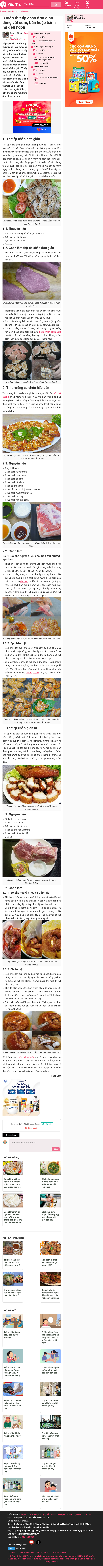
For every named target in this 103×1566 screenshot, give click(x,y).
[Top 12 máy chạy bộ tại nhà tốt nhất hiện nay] (50, 1422)
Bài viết (69, 25)
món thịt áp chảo (26, 1057)
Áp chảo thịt (41, 63)
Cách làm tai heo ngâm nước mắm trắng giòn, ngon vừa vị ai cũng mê (12, 1183)
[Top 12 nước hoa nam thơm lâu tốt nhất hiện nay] (50, 1389)
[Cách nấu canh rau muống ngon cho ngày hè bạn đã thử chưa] (50, 1168)
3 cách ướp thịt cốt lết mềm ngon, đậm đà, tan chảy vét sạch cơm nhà (50, 1294)
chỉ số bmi (87, 1514)
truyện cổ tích (27, 1514)
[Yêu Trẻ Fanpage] (38, 1544)
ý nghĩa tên (77, 1514)
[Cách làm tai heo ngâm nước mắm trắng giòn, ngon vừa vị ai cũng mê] (13, 1168)
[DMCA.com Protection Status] (17, 1550)
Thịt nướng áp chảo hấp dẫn (42, 47)
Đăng (56, 1149)
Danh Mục (67, 6)
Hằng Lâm (79, 18)
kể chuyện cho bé (64, 1514)
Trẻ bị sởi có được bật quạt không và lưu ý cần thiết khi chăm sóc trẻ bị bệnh (50, 1337)
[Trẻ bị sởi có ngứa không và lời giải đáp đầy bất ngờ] (50, 1356)
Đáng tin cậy (32, 1128)
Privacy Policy (43, 1552)
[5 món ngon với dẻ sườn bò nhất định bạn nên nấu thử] (13, 1279)
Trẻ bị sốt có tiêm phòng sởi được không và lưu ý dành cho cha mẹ (12, 1371)
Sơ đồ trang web (60, 1552)
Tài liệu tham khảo (19, 39)
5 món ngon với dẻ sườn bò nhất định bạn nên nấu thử (12, 1293)
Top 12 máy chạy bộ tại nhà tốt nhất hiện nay (50, 1436)
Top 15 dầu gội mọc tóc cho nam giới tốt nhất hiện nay (12, 1500)
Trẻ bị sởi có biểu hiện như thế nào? (12, 1434)
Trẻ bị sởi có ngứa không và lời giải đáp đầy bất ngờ (50, 1370)
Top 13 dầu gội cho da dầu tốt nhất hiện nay (49, 1466)
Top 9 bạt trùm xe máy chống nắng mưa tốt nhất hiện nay (12, 1404)
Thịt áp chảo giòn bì (39, 67)
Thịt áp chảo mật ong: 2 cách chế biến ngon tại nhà (12, 1262)
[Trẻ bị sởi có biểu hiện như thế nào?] (13, 1422)
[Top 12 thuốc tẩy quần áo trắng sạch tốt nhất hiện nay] (13, 1452)
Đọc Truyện (77, 7)
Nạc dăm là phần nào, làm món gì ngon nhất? (49, 1262)
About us (13, 1552)
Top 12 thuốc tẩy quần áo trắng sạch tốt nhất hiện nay (12, 1467)
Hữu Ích (48, 1124)
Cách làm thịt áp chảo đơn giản (43, 42)
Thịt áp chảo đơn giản (40, 34)
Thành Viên (87, 7)
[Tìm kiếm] (56, 4)
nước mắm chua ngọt (50, 332)
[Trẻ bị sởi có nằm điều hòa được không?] (13, 1321)
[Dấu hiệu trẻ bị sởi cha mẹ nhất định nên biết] (50, 1485)
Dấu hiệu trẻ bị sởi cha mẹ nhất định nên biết (50, 1499)
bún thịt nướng (33, 672)
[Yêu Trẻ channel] (31, 1544)
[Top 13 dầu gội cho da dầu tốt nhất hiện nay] (50, 1452)
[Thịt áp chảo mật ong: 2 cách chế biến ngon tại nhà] (13, 1248)
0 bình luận (11, 1135)
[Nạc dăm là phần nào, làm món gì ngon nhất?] (50, 1248)
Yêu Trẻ (14, 4)
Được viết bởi (78, 16)
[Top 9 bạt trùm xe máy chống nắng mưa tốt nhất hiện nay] (13, 1389)
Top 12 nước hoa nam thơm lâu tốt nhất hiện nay (50, 1403)
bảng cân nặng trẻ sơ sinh (45, 1514)
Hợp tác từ (88, 25)
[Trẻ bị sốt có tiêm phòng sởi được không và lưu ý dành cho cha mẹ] (13, 1356)
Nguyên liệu (39, 37)
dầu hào (24, 581)
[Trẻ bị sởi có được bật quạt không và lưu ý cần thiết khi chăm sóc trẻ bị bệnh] (50, 1321)
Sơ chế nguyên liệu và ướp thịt (46, 78)
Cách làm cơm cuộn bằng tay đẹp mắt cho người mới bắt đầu (50, 1216)
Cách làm (38, 54)
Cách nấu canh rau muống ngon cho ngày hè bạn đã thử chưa (50, 1183)
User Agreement (27, 1552)
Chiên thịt (40, 83)
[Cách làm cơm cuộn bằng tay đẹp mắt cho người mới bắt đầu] (50, 1200)
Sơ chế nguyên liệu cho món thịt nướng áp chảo (45, 58)
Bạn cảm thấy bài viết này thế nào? (26, 1124)
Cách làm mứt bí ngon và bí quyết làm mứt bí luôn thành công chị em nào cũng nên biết (13, 1217)
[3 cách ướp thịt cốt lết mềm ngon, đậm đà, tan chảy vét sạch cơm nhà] (50, 1279)
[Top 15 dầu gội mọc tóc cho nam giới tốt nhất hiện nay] (13, 1485)
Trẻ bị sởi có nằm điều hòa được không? (12, 1335)
